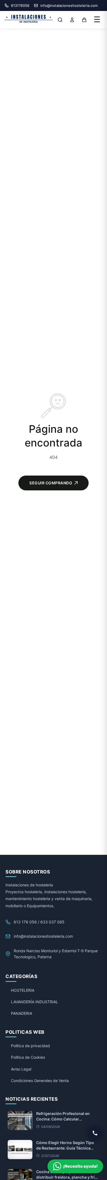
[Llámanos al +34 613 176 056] (95, 1133)
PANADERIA (21, 1013)
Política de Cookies (28, 1057)
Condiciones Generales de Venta (40, 1080)
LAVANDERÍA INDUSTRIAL (34, 1001)
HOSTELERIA (22, 990)
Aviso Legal (21, 1069)
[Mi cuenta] (72, 20)
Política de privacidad (30, 1045)
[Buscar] (60, 20)
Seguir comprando (50, 483)
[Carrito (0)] (84, 20)
